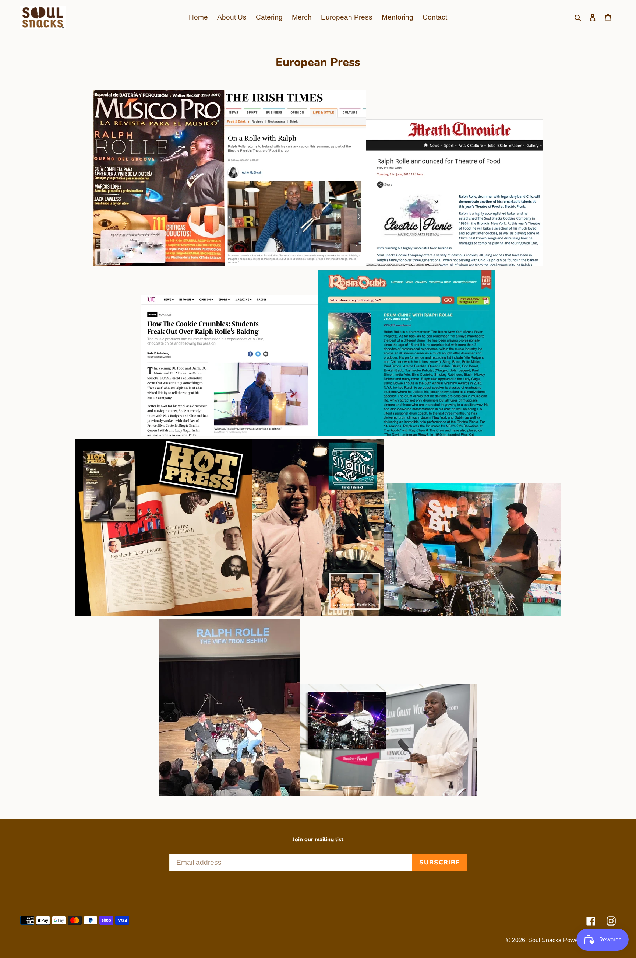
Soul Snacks (544, 940)
